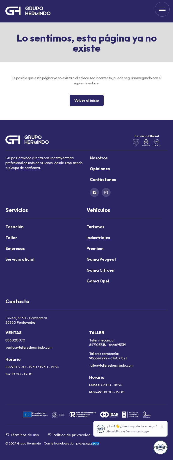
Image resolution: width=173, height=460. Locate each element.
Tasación (14, 226)
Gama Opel (97, 281)
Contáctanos (103, 179)
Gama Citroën (100, 270)
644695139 (117, 344)
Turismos (95, 226)
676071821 (118, 358)
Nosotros (99, 158)
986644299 (98, 358)
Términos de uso (24, 434)
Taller (11, 237)
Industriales (98, 237)
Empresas (15, 248)
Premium (95, 248)
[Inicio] (27, 11)
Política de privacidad (72, 434)
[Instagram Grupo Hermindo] (106, 192)
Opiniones (100, 168)
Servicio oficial (19, 259)
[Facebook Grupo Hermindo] (94, 192)
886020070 (15, 340)
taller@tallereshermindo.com (111, 365)
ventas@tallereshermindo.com (28, 347)
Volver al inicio (86, 100)
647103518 (98, 344)
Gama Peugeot (101, 259)
